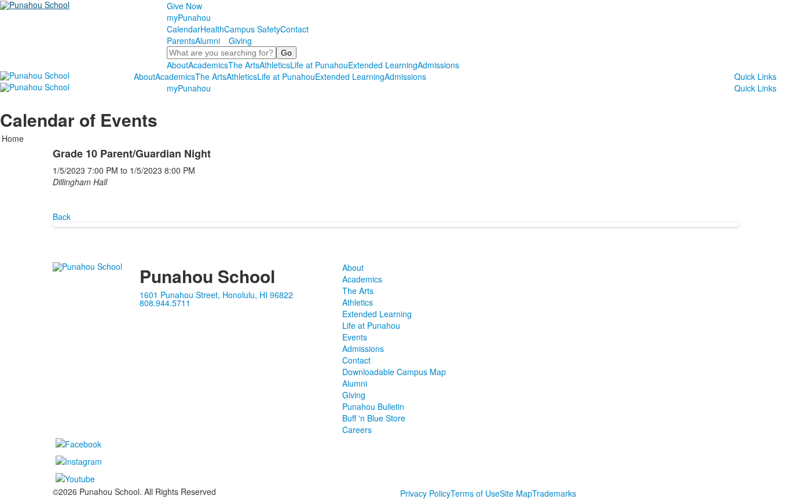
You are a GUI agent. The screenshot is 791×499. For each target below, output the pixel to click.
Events (354, 337)
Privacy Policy (425, 493)
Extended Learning (383, 65)
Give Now (184, 6)
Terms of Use (475, 493)
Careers (357, 429)
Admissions (438, 65)
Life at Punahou (319, 65)
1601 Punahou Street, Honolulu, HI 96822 (216, 294)
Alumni (207, 40)
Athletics (274, 65)
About (177, 65)
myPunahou (189, 17)
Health (212, 29)
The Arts (243, 65)
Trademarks (554, 493)
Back (62, 216)
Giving (240, 40)
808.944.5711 (165, 303)
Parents (181, 40)
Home (13, 138)
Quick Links (755, 76)
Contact (294, 29)
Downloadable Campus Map (394, 371)
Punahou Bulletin (373, 406)
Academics (208, 65)
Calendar (183, 29)
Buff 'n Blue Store (373, 418)
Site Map (516, 493)
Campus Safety (252, 29)
